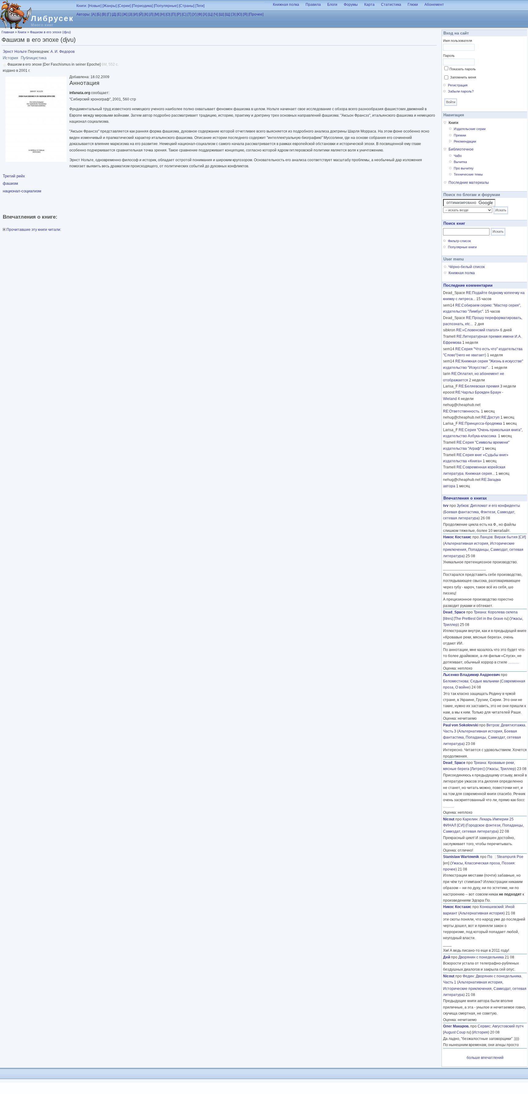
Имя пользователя (457, 40)
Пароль (449, 55)
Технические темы (468, 174)
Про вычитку (464, 168)
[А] (93, 14)
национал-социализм (22, 191)
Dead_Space (454, 612)
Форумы (351, 4)
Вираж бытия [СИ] (510, 537)
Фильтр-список (459, 241)
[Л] (151, 14)
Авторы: (83, 14)
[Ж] (124, 14)
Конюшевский (492, 907)
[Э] (233, 14)
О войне (462, 687)
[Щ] (227, 14)
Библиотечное (461, 149)
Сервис (484, 1026)
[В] (104, 14)
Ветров (492, 725)
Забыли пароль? (461, 91)
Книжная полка (286, 4)
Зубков (462, 505)
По (491, 857)
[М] (156, 14)
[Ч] (216, 14)
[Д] (114, 14)
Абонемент (434, 4)
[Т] (189, 14)
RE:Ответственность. (461, 411)
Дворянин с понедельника (481, 957)
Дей (446, 957)
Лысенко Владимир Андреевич (471, 675)
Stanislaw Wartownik (461, 857)
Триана (480, 612)
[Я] (245, 14)
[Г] (109, 14)
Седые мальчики (484, 681)
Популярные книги (462, 247)
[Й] (141, 14)
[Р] (179, 14)
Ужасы (516, 618)
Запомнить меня (463, 77)
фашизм (10, 183)
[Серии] (124, 6)
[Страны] (186, 6)
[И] (135, 14)
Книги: (81, 6)
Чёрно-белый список (467, 267)
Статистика (391, 4)
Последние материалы (469, 182)
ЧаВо (458, 156)
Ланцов (486, 537)
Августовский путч (507, 1026)
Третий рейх (14, 176)
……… (513, 662)
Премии (460, 135)
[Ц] (210, 14)
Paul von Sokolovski (460, 725)
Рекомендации (465, 141)
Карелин (470, 819)
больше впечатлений (485, 1058)
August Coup (455, 1032)
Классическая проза (482, 863)
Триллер (450, 625)
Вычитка (460, 162)
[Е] (119, 14)
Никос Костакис (457, 537)
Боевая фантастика (461, 512)
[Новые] (94, 6)
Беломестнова (455, 681)
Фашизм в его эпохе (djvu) (50, 32)
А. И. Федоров (62, 51)
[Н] (162, 14)
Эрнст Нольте (15, 51)
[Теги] (199, 6)
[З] (130, 14)
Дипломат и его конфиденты (495, 505)
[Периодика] (142, 6)
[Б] (99, 14)
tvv (446, 505)
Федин (468, 976)
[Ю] (239, 14)
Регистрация (458, 85)
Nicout (448, 819)
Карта (369, 4)
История (480, 1032)
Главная (8, 32)
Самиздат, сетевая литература (470, 831)
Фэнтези (488, 512)
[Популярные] (166, 6)
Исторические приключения (467, 989)
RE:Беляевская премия (479, 386)
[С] (184, 14)
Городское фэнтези (484, 825)
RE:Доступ (490, 417)
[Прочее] (255, 14)
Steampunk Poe (510, 857)
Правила (313, 4)
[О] (168, 14)
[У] (194, 14)
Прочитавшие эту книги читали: (33, 229)
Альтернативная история (466, 543)
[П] (173, 14)
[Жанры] (109, 6)
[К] (146, 14)
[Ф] (199, 14)
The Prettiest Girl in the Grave (479, 618)
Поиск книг (454, 223)
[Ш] (221, 14)
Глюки (413, 4)
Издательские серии (470, 129)
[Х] (205, 14)
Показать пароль (462, 69)
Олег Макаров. (456, 1026)
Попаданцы (478, 549)
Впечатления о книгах (465, 498)
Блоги (332, 4)
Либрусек (52, 18)
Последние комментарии (468, 285)
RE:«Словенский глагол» (477, 330)
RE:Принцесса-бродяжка (480, 423)
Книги (22, 32)
